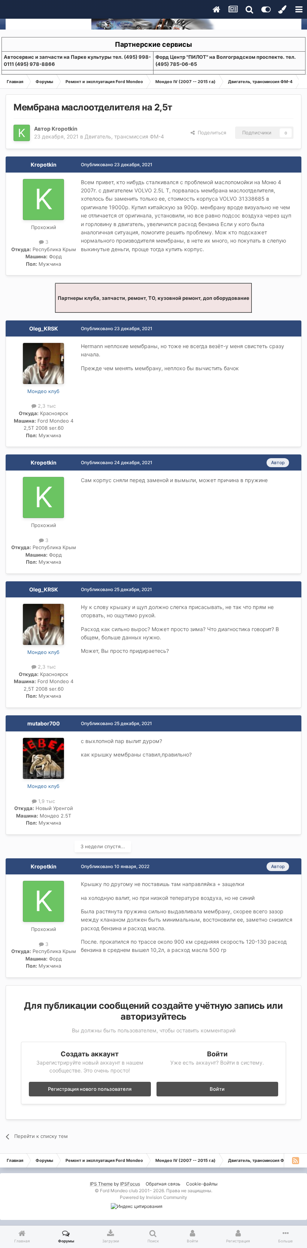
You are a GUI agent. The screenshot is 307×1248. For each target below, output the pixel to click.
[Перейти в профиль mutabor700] (43, 758)
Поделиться (210, 133)
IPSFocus (130, 1184)
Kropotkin (64, 128)
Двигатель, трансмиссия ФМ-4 (124, 136)
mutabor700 (43, 723)
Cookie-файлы (202, 1184)
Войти (217, 1089)
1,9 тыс (46, 801)
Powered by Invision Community (153, 1197)
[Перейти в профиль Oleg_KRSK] (43, 363)
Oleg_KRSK (43, 328)
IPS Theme (101, 1184)
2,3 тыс (46, 406)
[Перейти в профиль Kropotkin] (21, 133)
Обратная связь (163, 1184)
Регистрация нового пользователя (89, 1089)
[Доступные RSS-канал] (295, 1160)
